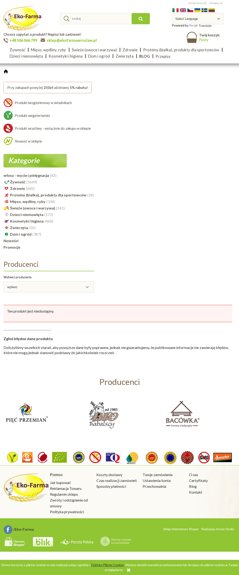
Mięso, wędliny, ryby (28, 201)
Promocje (12, 247)
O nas (193, 474)
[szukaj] (141, 18)
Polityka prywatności (67, 511)
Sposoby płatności (111, 486)
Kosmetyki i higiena (27, 221)
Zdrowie (17, 188)
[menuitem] (19, 49)
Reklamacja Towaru (65, 488)
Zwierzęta (19, 227)
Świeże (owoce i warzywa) (32, 208)
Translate (205, 26)
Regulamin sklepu (64, 494)
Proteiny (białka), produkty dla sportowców (48, 195)
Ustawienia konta (157, 480)
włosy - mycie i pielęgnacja (26, 175)
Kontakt (195, 492)
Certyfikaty (198, 480)
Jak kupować (60, 482)
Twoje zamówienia (157, 474)
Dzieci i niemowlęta (26, 214)
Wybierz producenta (18, 277)
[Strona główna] (23, 19)
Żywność (17, 182)
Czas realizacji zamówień (116, 480)
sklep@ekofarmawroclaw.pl (72, 40)
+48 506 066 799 (23, 40)
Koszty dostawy (109, 474)
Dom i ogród (21, 234)
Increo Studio (225, 529)
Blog (193, 486)
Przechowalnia (154, 486)
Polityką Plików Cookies (107, 565)
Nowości (11, 240)
